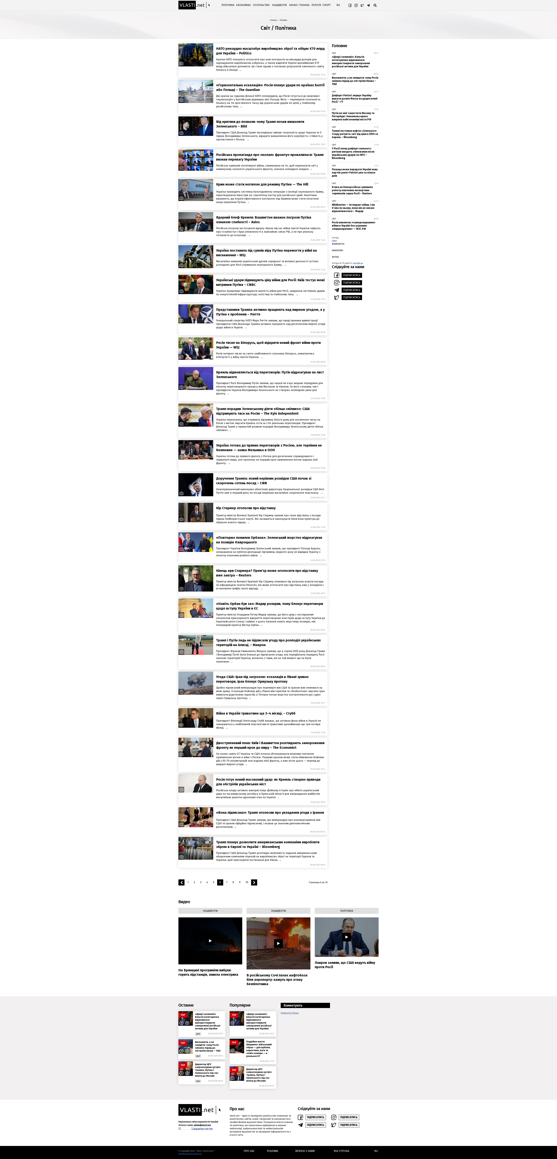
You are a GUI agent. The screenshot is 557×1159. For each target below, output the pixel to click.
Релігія (316, 5)
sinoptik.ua (358, 263)
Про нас (249, 1151)
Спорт (326, 5)
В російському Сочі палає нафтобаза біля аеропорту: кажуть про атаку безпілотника (277, 979)
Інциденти (279, 5)
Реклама (272, 1151)
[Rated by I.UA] (184, 1129)
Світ (334, 53)
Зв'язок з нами (305, 1151)
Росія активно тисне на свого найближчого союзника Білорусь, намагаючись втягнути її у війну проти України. (265, 355)
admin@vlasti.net (202, 1125)
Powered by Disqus (290, 1013)
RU (338, 5)
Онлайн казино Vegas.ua (190, 1154)
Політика (227, 5)
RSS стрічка (341, 1151)
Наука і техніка (299, 5)
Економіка (243, 5)
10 (247, 882)
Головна (273, 20)
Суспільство (261, 5)
